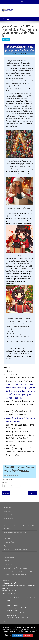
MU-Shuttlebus (8, 518)
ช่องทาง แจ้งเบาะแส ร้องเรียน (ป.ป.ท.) (15, 532)
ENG (17, 2)
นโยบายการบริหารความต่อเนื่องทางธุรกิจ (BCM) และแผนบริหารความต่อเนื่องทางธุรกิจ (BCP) (20, 573)
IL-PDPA (6, 561)
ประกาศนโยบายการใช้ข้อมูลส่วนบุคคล (16, 568)
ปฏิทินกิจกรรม (8, 546)
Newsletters (6, 39)
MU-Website (7, 507)
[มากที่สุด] (9, 475)
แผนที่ (5, 553)
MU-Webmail (8, 515)
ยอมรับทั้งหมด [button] (18, 635)
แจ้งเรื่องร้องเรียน (7, 622)
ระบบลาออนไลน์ (9, 542)
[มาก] (7, 475)
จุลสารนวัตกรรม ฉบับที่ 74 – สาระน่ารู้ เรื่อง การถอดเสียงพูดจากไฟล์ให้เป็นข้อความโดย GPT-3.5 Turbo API (7, 493)
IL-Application (8, 564)
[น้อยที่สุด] (4, 475)
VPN (5, 522)
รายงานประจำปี (9, 557)
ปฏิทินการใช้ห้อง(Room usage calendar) (16, 549)
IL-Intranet (7, 538)
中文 (22, 2)
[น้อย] (6, 475)
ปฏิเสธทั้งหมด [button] (28, 635)
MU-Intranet (7, 511)
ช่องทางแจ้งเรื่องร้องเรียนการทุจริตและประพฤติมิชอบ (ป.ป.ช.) (20, 527)
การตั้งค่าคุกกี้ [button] (6, 635)
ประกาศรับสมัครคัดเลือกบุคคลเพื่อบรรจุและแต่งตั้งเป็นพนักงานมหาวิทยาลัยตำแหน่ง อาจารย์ (34, 493)
